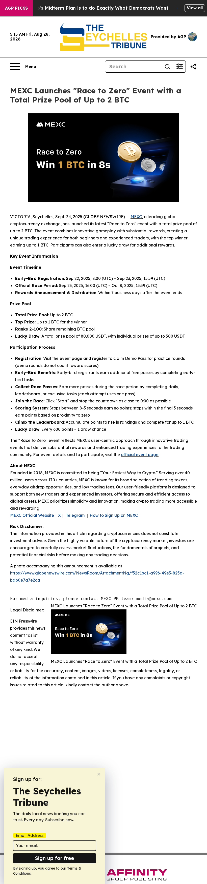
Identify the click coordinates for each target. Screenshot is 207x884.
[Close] (98, 774)
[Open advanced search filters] (179, 66)
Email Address (29, 835)
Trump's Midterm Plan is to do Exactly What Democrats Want (96, 8)
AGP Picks (16, 8)
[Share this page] (193, 66)
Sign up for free (54, 858)
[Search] (167, 66)
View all (195, 7)
